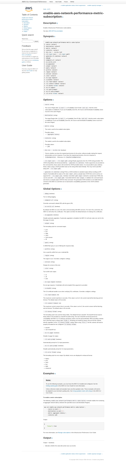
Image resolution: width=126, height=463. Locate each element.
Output (25, 31)
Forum (66, 1)
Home (51, 1)
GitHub (72, 1)
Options (26, 26)
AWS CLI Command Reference (34, 2)
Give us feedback (26, 54)
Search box (25, 38)
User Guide (58, 1)
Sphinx (102, 459)
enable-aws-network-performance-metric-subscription (27, 19)
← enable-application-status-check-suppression (73, 5)
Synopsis (26, 24)
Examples (26, 29)
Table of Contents (30, 14)
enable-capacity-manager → (95, 5)
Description (27, 22)
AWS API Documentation (56, 31)
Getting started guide (52, 386)
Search (36, 41)
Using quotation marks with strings (82, 391)
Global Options (28, 28)
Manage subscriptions (64, 432)
